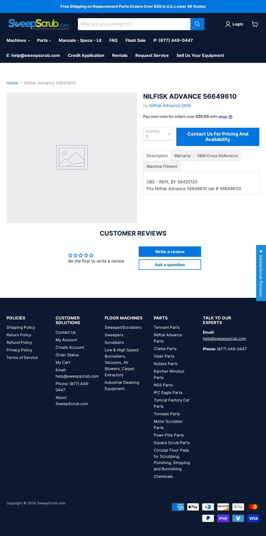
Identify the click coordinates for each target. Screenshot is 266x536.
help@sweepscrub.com (224, 338)
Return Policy (18, 334)
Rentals (120, 55)
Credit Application (86, 55)
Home (12, 83)
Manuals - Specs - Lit (80, 40)
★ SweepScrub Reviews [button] (261, 273)
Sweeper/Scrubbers (123, 327)
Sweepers (114, 334)
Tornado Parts (167, 413)
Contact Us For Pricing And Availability (217, 136)
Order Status (67, 354)
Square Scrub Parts (172, 442)
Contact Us (66, 332)
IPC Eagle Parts (168, 392)
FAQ (113, 40)
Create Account (70, 347)
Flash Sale (135, 40)
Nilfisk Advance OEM (170, 105)
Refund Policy (19, 342)
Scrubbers (114, 342)
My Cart (63, 362)
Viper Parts (164, 356)
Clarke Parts (165, 348)
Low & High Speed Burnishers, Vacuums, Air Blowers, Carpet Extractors (121, 362)
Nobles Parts (166, 363)
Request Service (152, 55)
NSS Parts (163, 385)
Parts (43, 40)
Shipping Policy (20, 327)
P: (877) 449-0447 (173, 40)
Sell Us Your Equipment (200, 55)
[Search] (197, 24)
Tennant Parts (167, 327)
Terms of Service (22, 357)
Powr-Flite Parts (169, 435)
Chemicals (163, 476)
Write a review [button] (170, 251)
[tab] (157, 155)
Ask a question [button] (170, 264)
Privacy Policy (19, 349)
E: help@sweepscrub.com (33, 55)
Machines (16, 40)
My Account (66, 339)
